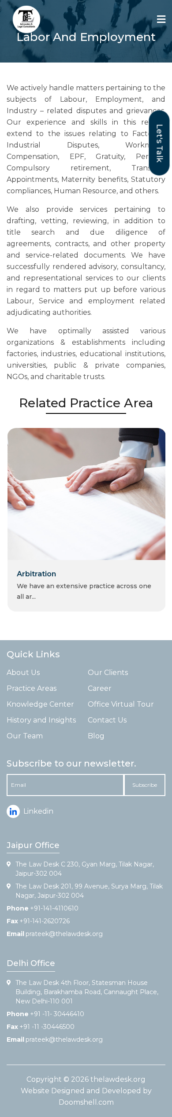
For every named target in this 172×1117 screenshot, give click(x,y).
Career (100, 688)
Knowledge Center (40, 704)
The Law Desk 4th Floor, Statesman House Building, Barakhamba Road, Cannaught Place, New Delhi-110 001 (86, 992)
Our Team (25, 736)
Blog (96, 736)
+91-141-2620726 (44, 921)
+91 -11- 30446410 (57, 1014)
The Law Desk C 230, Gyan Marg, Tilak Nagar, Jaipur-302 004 (84, 868)
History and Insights (41, 720)
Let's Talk (160, 143)
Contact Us (107, 720)
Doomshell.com (86, 1102)
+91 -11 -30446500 (47, 1027)
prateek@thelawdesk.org (64, 934)
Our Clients (108, 672)
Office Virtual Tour (121, 704)
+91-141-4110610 (54, 908)
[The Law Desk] (26, 19)
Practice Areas (31, 688)
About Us (23, 672)
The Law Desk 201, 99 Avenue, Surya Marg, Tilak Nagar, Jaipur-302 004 (89, 890)
